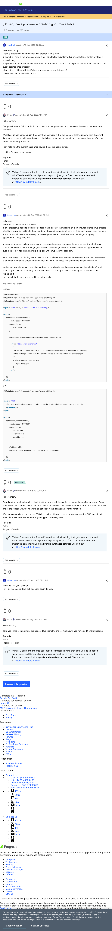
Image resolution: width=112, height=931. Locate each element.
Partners (9, 746)
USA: (23, 777)
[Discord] (12, 812)
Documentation (13, 731)
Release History (13, 734)
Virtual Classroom (14, 749)
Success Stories (13, 763)
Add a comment (11, 84)
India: (23, 782)
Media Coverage (14, 869)
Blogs (8, 739)
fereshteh (11, 45)
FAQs (8, 754)
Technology (11, 862)
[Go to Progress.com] (9, 847)
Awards (9, 864)
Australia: (25, 787)
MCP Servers (6, 708)
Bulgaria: (24, 785)
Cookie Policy (78, 917)
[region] (56, 920)
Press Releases (13, 867)
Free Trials (10, 715)
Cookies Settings (40, 926)
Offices (9, 874)
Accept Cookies (14, 926)
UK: (22, 780)
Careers (9, 872)
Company (10, 859)
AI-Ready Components (25, 708)
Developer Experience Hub (19, 727)
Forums (9, 736)
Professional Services (16, 744)
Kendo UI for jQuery (27, 10)
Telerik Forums (11, 10)
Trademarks (6, 908)
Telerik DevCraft (8, 698)
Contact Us (11, 775)
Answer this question (16, 684)
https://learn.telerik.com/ (27, 182)
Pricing (9, 717)
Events (8, 751)
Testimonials (11, 765)
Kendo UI (4, 703)
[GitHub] (12, 809)
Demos (9, 729)
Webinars (10, 741)
